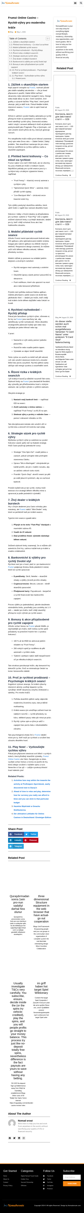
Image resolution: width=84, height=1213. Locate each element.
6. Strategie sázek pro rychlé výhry (24, 56)
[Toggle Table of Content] (46, 38)
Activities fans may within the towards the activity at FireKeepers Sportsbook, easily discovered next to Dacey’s (32, 784)
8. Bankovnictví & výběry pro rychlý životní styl (29, 62)
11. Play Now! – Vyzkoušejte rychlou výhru (28, 76)
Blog (11, 32)
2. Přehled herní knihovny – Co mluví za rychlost (29, 45)
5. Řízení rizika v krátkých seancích (24, 53)
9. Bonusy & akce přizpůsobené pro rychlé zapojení (27, 65)
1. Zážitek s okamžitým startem (23, 42)
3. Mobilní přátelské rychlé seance (24, 47)
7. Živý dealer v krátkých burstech (24, 59)
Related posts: (21, 78)
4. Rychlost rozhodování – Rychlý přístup (27, 50)
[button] (75, 3)
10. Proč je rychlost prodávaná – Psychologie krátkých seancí (29, 71)
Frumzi (32, 88)
